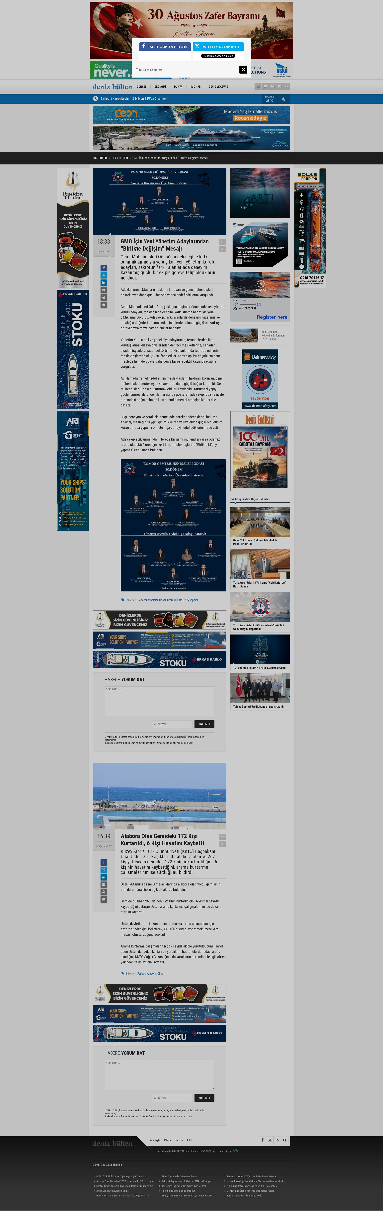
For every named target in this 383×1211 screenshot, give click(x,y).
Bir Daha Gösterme (150, 70)
